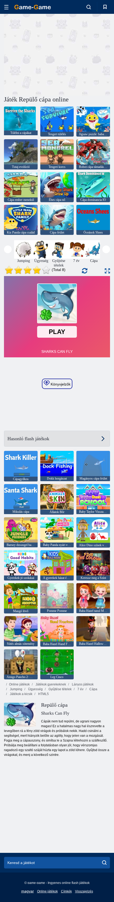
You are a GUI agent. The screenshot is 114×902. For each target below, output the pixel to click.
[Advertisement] (48, 54)
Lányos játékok (82, 684)
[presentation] (8, 249)
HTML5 (43, 694)
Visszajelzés (84, 891)
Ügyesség (35, 689)
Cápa (93, 689)
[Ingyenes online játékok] (32, 7)
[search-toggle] (88, 7)
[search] (104, 863)
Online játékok (19, 684)
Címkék (66, 891)
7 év (80, 689)
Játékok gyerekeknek (50, 684)
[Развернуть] (107, 270)
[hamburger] (6, 7)
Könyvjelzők (60, 384)
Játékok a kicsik (20, 694)
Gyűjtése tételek (60, 689)
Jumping (15, 689)
